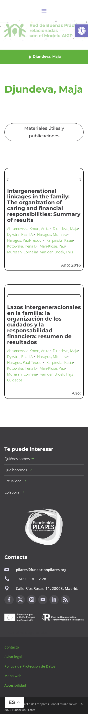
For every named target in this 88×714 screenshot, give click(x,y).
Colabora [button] (11, 492)
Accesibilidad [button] (15, 685)
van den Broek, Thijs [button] (56, 251)
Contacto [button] (12, 647)
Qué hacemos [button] (15, 469)
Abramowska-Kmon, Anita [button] (28, 228)
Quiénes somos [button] (17, 458)
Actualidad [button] (13, 480)
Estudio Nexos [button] (67, 704)
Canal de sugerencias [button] (28, 632)
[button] (81, 30)
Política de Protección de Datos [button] (30, 666)
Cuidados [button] (14, 380)
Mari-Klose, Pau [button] (52, 246)
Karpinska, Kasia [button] (59, 240)
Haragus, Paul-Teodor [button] (25, 240)
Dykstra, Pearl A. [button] (20, 234)
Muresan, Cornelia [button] (22, 251)
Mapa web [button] (13, 675)
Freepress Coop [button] (45, 704)
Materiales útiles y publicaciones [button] (44, 132)
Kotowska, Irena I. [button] (21, 246)
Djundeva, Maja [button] (65, 228)
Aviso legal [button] (13, 656)
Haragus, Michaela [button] (52, 234)
